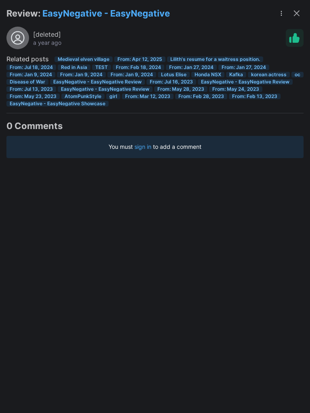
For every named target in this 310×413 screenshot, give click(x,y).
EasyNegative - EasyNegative (106, 13)
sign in (142, 146)
